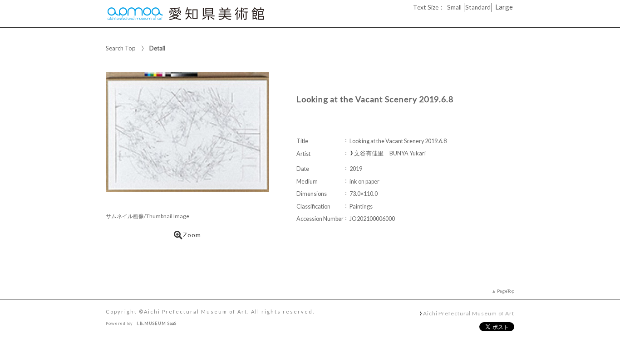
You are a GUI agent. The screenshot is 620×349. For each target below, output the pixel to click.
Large (504, 7)
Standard (478, 7)
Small (454, 7)
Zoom (192, 235)
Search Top (121, 48)
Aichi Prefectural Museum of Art (468, 313)
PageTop (505, 291)
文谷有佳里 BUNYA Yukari (390, 153)
